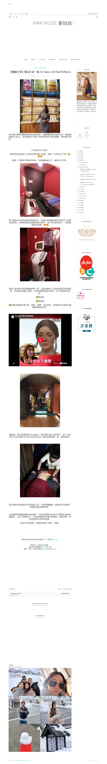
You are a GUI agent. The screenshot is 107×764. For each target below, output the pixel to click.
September (83, 167)
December (82, 162)
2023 (79, 158)
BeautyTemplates (25, 760)
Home (26, 59)
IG (49, 547)
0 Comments (12, 588)
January (82, 198)
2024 (79, 155)
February (82, 196)
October (82, 164)
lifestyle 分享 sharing (40, 67)
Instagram (79, 137)
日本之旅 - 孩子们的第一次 (16, 667)
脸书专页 (44, 547)
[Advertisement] (49, 8)
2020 (79, 202)
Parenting (52, 59)
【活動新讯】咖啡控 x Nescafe (88, 179)
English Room (75, 59)
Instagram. (55, 539)
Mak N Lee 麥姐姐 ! (53, 23)
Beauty (33, 59)
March (81, 193)
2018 (79, 207)
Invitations (63, 59)
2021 (79, 200)
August (82, 186)
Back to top (93, 760)
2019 (79, 205)
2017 (79, 209)
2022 (79, 160)
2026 (79, 151)
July (81, 189)
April (81, 191)
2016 (79, 212)
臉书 (44, 539)
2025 (79, 153)
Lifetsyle (42, 59)
